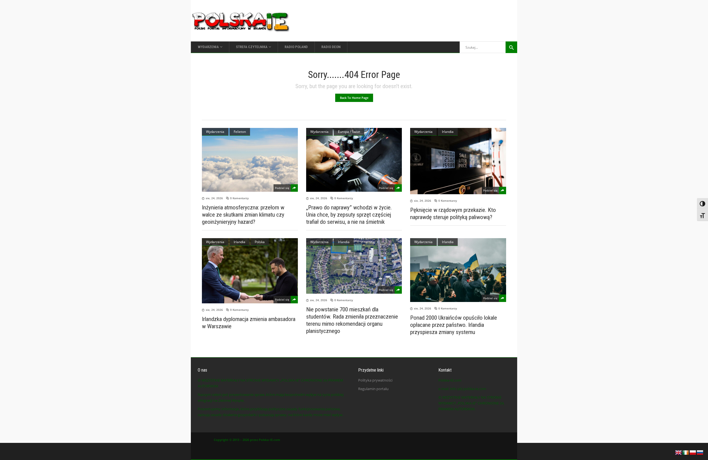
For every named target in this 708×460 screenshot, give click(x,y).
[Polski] (693, 452)
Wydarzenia (215, 131)
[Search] (511, 47)
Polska (260, 242)
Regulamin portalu (373, 388)
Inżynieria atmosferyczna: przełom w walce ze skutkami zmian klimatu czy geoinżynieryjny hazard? (243, 214)
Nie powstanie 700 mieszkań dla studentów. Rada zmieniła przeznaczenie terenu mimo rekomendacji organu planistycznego (352, 320)
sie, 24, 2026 (214, 198)
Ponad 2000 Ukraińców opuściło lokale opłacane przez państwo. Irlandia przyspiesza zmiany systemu (453, 324)
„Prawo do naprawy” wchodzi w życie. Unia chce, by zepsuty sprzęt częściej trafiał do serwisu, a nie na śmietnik (349, 214)
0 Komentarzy (239, 198)
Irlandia (448, 131)
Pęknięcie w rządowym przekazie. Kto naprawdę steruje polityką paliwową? (453, 213)
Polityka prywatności (375, 380)
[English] (678, 452)
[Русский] (700, 452)
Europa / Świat (349, 131)
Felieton (240, 131)
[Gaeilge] (685, 452)
